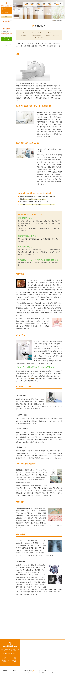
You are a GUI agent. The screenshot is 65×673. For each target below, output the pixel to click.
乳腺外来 (30, 378)
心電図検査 (47, 35)
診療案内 (5, 670)
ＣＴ (30, 32)
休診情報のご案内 (14, 661)
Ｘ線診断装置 (55, 35)
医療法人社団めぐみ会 (28, 670)
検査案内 (14, 670)
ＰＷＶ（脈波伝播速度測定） (35, 35)
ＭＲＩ (24, 32)
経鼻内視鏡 (36, 32)
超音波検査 (23, 35)
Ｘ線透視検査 (40, 37)
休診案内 (6, 12)
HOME (53, 20)
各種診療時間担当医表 (5, 661)
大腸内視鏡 (43, 32)
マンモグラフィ (52, 32)
